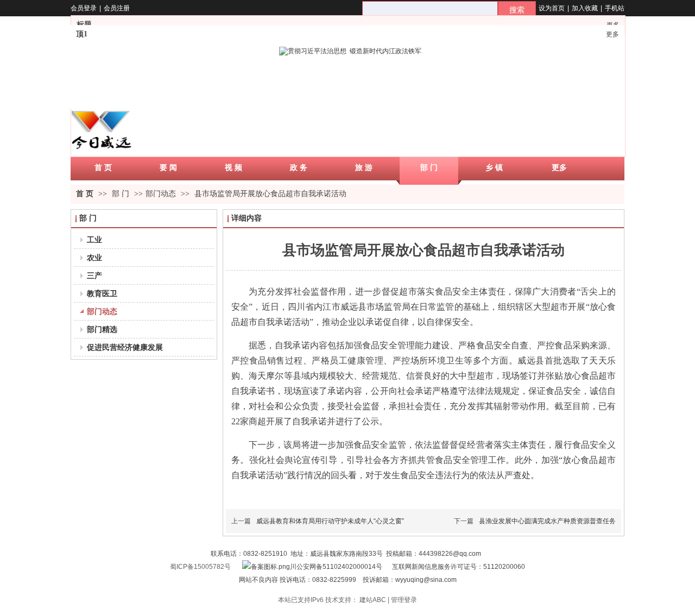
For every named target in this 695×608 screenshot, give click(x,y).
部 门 (121, 194)
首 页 (84, 194)
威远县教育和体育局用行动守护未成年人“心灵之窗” (330, 521)
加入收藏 (585, 8)
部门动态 (161, 194)
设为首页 (552, 8)
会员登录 (84, 8)
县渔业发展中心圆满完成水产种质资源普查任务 (547, 521)
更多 (612, 34)
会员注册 (117, 8)
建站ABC (372, 600)
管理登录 (404, 600)
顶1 (81, 34)
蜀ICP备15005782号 (200, 567)
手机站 (614, 8)
